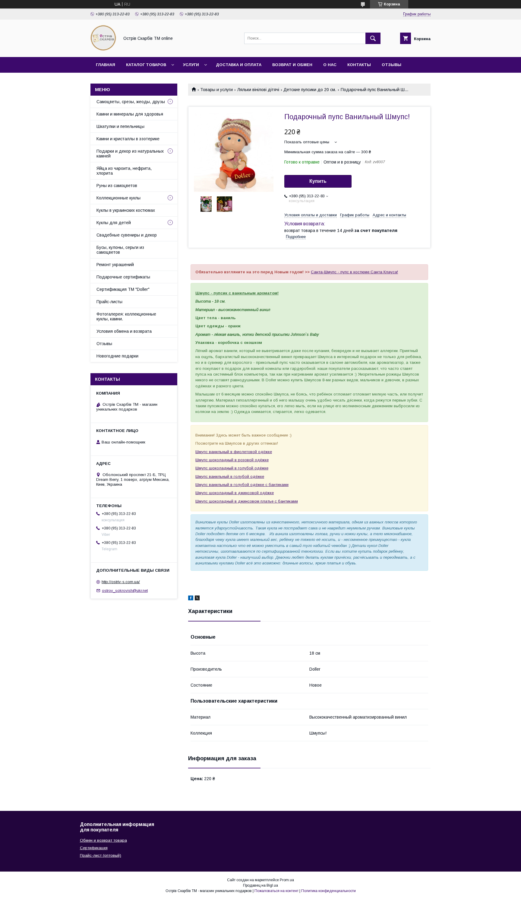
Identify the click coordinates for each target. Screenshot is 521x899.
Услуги (191, 64)
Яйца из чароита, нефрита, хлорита (124, 171)
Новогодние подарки (117, 356)
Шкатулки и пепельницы (120, 126)
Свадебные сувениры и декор (126, 235)
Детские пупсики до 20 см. (309, 89)
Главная (105, 64)
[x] (197, 598)
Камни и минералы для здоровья (129, 114)
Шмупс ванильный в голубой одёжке (229, 476)
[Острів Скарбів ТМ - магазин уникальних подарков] (103, 49)
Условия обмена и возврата (124, 331)
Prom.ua (287, 880)
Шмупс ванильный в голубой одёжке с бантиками (242, 484)
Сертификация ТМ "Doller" (123, 289)
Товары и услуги (216, 89)
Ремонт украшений (115, 264)
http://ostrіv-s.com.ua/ (121, 582)
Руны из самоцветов (116, 185)
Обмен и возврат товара (103, 840)
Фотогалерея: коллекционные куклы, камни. (126, 316)
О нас (329, 64)
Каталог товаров (146, 64)
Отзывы (391, 64)
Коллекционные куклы (118, 197)
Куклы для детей (113, 222)
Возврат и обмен (292, 64)
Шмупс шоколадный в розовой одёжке (232, 460)
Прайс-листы (109, 301)
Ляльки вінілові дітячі (258, 89)
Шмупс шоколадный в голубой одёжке (231, 468)
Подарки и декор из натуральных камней (130, 153)
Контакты (359, 64)
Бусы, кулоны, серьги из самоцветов (120, 250)
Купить (318, 181)
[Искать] (372, 38)
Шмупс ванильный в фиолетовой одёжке (233, 452)
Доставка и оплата (238, 64)
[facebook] (190, 598)
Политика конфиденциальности (328, 891)
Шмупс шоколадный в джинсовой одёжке (234, 493)
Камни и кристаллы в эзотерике (127, 138)
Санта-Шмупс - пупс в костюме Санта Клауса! (354, 272)
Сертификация (94, 848)
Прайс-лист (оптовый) (100, 855)
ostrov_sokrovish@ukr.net (125, 590)
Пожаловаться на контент (276, 891)
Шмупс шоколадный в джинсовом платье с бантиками (246, 501)
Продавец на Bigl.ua (260, 885)
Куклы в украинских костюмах (125, 210)
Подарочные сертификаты (123, 277)
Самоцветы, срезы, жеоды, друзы (130, 101)
